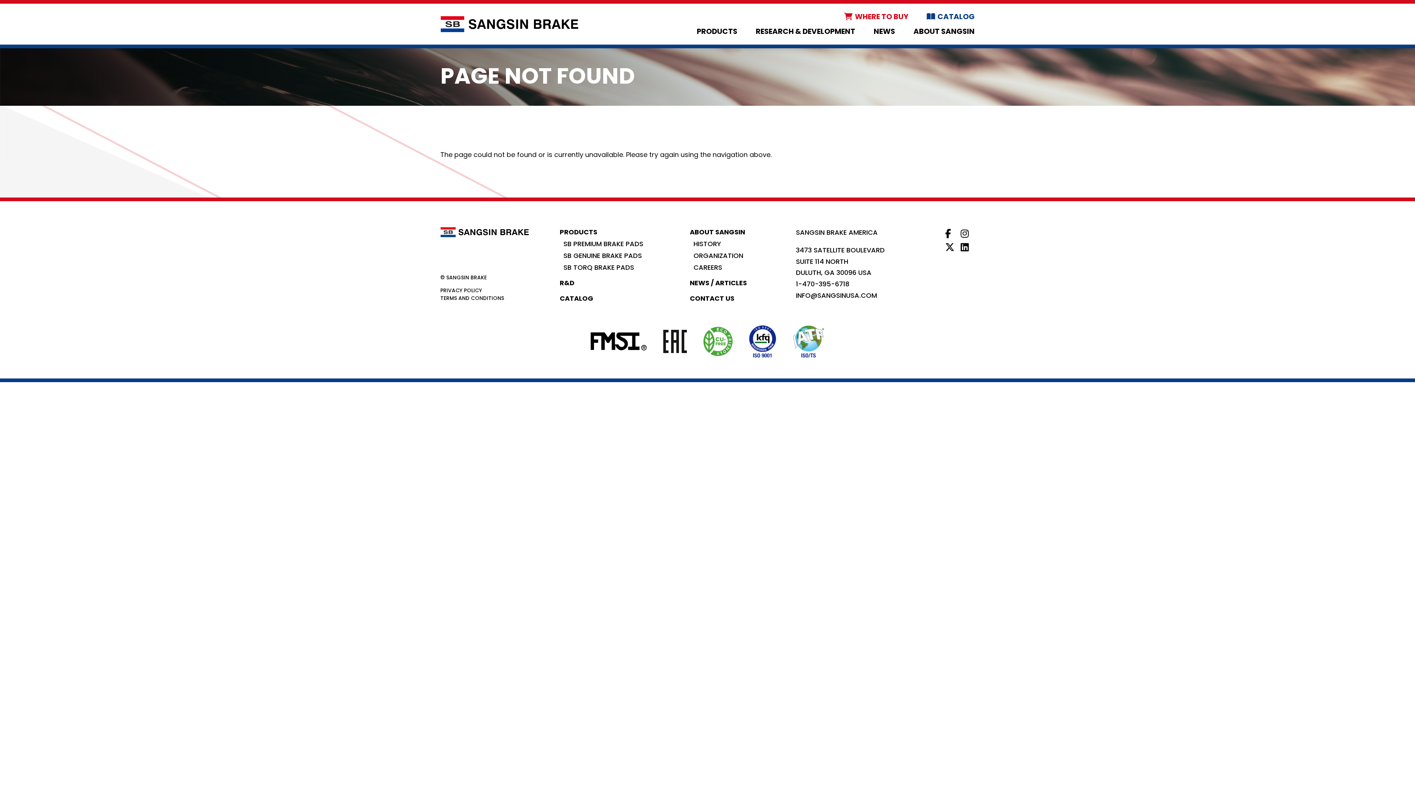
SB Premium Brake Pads (603, 243)
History (707, 243)
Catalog (956, 16)
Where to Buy (881, 16)
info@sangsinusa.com (836, 295)
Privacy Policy (461, 290)
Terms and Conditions (472, 298)
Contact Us (712, 298)
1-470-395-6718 (822, 284)
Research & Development (805, 31)
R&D (567, 282)
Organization (718, 255)
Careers (707, 267)
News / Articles (718, 282)
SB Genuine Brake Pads (602, 255)
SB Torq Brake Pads (598, 267)
